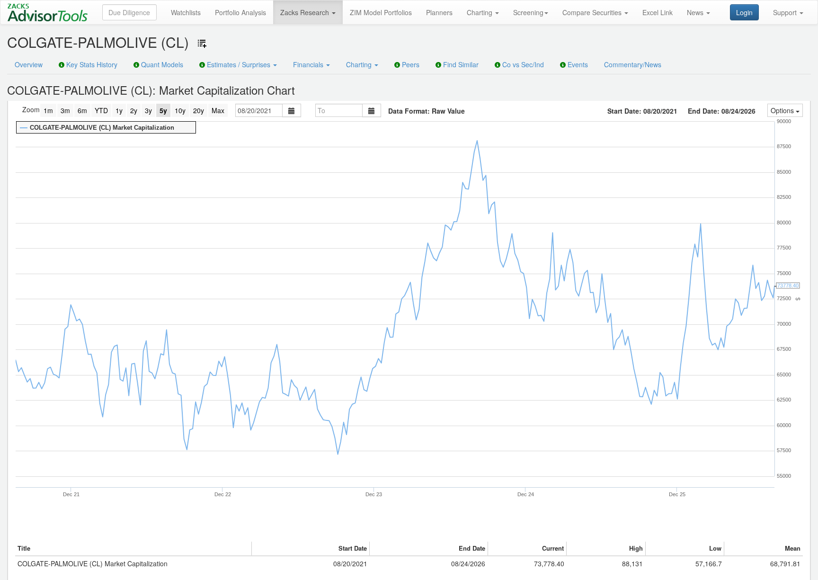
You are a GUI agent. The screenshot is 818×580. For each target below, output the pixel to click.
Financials (309, 64)
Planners (439, 12)
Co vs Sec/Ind (522, 64)
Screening (528, 12)
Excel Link (657, 12)
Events (577, 64)
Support (786, 12)
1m (48, 110)
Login (744, 12)
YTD (101, 110)
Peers (409, 64)
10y (180, 110)
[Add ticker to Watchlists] (202, 43)
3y (148, 110)
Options (783, 110)
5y (163, 110)
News (696, 12)
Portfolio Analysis (240, 12)
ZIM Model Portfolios (381, 12)
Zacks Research (305, 12)
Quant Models (161, 64)
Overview (29, 64)
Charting (480, 12)
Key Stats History (90, 64)
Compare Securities (592, 12)
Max (218, 110)
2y (133, 110)
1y (119, 110)
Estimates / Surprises (238, 64)
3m (65, 110)
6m (82, 110)
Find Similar (460, 64)
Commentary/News (632, 64)
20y (198, 110)
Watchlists (186, 12)
